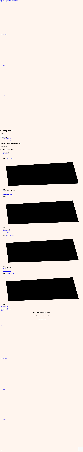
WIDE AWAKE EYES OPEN (8, 194)
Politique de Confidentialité (41, 315)
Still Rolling (5, 155)
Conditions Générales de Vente (41, 312)
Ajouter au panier (4, 137)
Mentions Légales (41, 319)
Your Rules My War (6, 232)
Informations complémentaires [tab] (9, 140)
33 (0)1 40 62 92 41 (5, 306)
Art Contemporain (7, 138)
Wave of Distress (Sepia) (7, 271)
